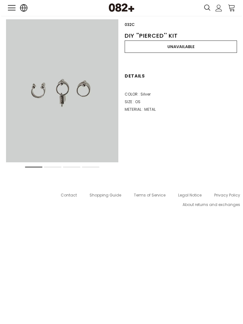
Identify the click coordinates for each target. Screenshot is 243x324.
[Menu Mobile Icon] (12, 8)
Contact (69, 195)
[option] (62, 90)
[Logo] (121, 7)
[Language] (24, 8)
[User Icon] (218, 8)
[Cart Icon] (231, 7)
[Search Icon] (207, 8)
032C (130, 24)
